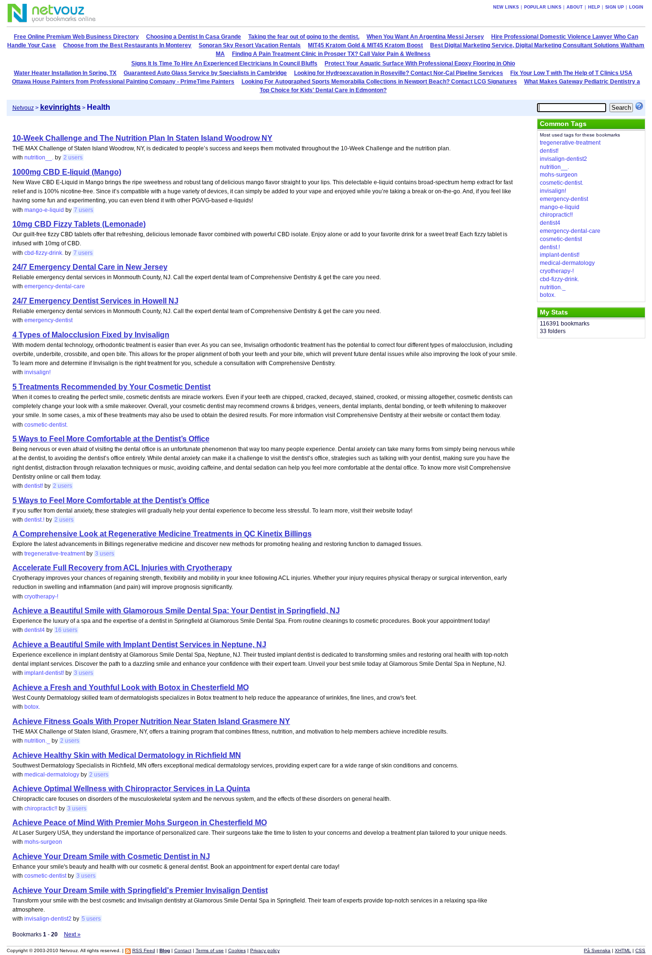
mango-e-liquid (44, 210)
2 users (73, 157)
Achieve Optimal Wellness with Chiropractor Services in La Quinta (131, 789)
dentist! (33, 486)
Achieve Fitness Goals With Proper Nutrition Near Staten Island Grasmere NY (151, 721)
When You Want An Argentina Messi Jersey (425, 36)
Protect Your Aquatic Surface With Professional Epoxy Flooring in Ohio (420, 63)
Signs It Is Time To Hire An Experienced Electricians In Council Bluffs (224, 63)
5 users (91, 918)
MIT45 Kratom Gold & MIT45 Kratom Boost (365, 45)
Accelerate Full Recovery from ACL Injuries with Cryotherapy (122, 568)
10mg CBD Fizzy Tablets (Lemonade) (79, 224)
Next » (72, 934)
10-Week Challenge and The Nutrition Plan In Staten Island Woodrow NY (142, 138)
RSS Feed (143, 950)
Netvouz (23, 108)
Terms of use (210, 950)
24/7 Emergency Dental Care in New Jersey (90, 267)
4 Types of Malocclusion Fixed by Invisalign (90, 335)
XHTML (623, 950)
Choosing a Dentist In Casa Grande (193, 36)
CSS (640, 950)
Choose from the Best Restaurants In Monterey (127, 45)
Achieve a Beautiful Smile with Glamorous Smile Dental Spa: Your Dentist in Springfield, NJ (176, 611)
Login (636, 7)
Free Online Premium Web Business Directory (76, 36)
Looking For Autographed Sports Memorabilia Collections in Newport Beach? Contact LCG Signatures (379, 81)
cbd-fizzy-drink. (43, 253)
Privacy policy (265, 950)
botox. (32, 706)
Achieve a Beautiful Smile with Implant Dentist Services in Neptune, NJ (139, 644)
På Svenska (597, 950)
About (575, 7)
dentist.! (34, 519)
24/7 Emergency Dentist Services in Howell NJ (95, 301)
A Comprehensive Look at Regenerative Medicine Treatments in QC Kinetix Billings (162, 534)
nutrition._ (37, 740)
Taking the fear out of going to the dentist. (303, 36)
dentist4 (34, 630)
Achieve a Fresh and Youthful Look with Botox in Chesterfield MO (130, 687)
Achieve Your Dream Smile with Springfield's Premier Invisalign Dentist (140, 890)
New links (506, 7)
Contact (182, 950)
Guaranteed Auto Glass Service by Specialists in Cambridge (205, 73)
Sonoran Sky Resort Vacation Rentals (250, 45)
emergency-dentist (48, 320)
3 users (104, 553)
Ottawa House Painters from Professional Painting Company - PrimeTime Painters (123, 81)
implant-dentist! (44, 673)
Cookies (237, 950)
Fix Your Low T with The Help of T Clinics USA (571, 73)
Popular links (542, 7)
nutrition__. (38, 157)
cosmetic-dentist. (46, 424)
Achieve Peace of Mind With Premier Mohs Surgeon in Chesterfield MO (139, 823)
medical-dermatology (51, 774)
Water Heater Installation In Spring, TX (65, 73)
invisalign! (37, 372)
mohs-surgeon (43, 842)
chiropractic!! (40, 808)
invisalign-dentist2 (48, 918)
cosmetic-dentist (45, 875)
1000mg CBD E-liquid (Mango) (66, 172)
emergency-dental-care (54, 286)
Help (594, 7)
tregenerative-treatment (54, 553)
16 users (66, 630)
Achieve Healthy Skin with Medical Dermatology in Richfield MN (126, 755)
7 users (83, 210)
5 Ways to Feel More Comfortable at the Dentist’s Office (111, 439)
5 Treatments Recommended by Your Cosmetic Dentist (111, 387)
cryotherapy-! (41, 596)
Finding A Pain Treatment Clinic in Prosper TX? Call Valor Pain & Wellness (331, 54)
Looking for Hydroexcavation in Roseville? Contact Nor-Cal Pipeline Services (398, 73)
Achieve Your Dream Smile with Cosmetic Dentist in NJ (111, 856)
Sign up (614, 7)
